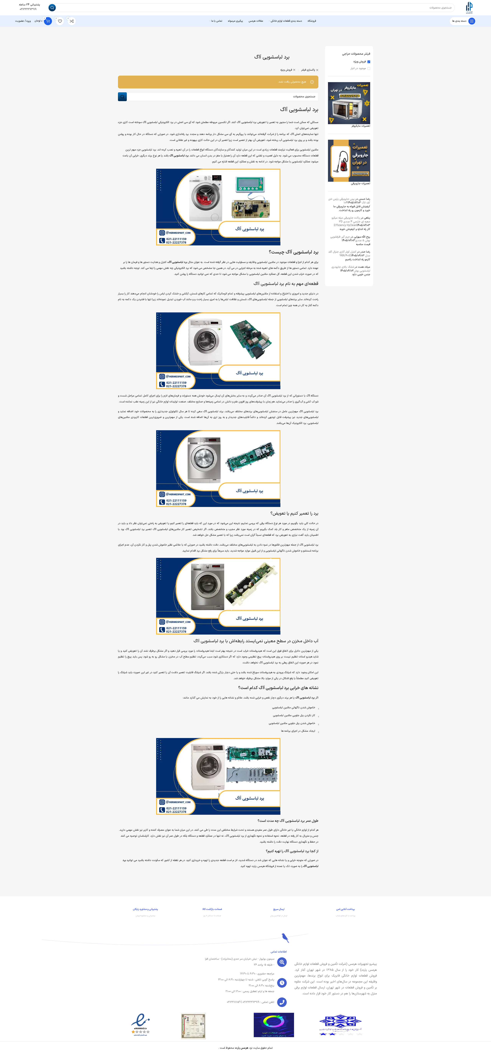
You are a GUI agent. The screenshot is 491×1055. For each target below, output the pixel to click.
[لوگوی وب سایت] (469, 8)
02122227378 (28, 9)
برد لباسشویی (248, 122)
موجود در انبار (358, 68)
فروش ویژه (359, 62)
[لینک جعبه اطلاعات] (345, 913)
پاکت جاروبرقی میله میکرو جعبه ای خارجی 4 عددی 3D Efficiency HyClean (351, 221)
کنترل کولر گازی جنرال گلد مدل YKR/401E (349, 254)
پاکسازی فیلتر (308, 70)
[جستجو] (52, 7)
